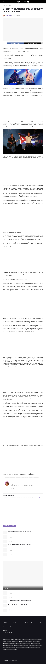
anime (16, 639)
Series (40, 645)
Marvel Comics (5, 643)
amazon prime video (6, 639)
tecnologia (22, 647)
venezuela (32, 647)
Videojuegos (38, 647)
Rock (37, 645)
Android (12, 639)
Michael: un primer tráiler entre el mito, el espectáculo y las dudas (19, 591)
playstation (20, 645)
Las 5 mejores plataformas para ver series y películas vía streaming (19, 531)
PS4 (24, 645)
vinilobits (30, 477)
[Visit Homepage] (23, 2)
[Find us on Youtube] (11, 632)
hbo (17, 641)
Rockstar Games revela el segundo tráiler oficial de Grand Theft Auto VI (20, 596)
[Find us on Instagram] (7, 632)
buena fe (7, 477)
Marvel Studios (12, 643)
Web (25, 520)
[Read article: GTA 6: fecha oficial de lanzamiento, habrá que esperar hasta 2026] (5, 601)
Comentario (5, 500)
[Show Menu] (3, 1)
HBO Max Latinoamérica (28, 641)
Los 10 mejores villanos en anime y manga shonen (17, 548)
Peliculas (15, 645)
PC (12, 645)
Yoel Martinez (36, 477)
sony (4, 647)
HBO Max (20, 641)
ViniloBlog (6, 660)
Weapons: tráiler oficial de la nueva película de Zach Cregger (18, 604)
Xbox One (15, 649)
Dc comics (39, 639)
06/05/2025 (10, 597)
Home (4, 5)
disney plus (9, 641)
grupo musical (12, 477)
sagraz (26, 477)
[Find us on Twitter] (3, 632)
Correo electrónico (7, 520)
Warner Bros (10, 649)
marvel (38, 641)
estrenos (13, 641)
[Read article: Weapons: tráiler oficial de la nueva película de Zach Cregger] (5, 605)
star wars (13, 647)
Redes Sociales (31, 645)
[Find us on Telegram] (5, 632)
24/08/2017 (14, 15)
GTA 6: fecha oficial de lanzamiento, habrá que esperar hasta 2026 (19, 600)
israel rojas (18, 477)
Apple (20, 639)
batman (23, 639)
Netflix (32, 643)
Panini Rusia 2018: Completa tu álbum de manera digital (17, 540)
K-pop (34, 641)
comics (33, 639)
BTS (26, 639)
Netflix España (37, 643)
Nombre (5, 515)
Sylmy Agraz (8, 15)
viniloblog (4, 649)
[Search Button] (42, 1)
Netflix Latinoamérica (6, 645)
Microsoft (24, 643)
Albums (10, 5)
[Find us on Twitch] (9, 632)
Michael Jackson (18, 643)
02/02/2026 (10, 593)
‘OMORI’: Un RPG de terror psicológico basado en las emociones (19, 544)
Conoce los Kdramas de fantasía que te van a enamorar (17, 553)
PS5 (27, 645)
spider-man (8, 647)
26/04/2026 (6, 588)
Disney (4, 641)
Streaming (17, 647)
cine (29, 639)
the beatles (27, 647)
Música (7, 5)
